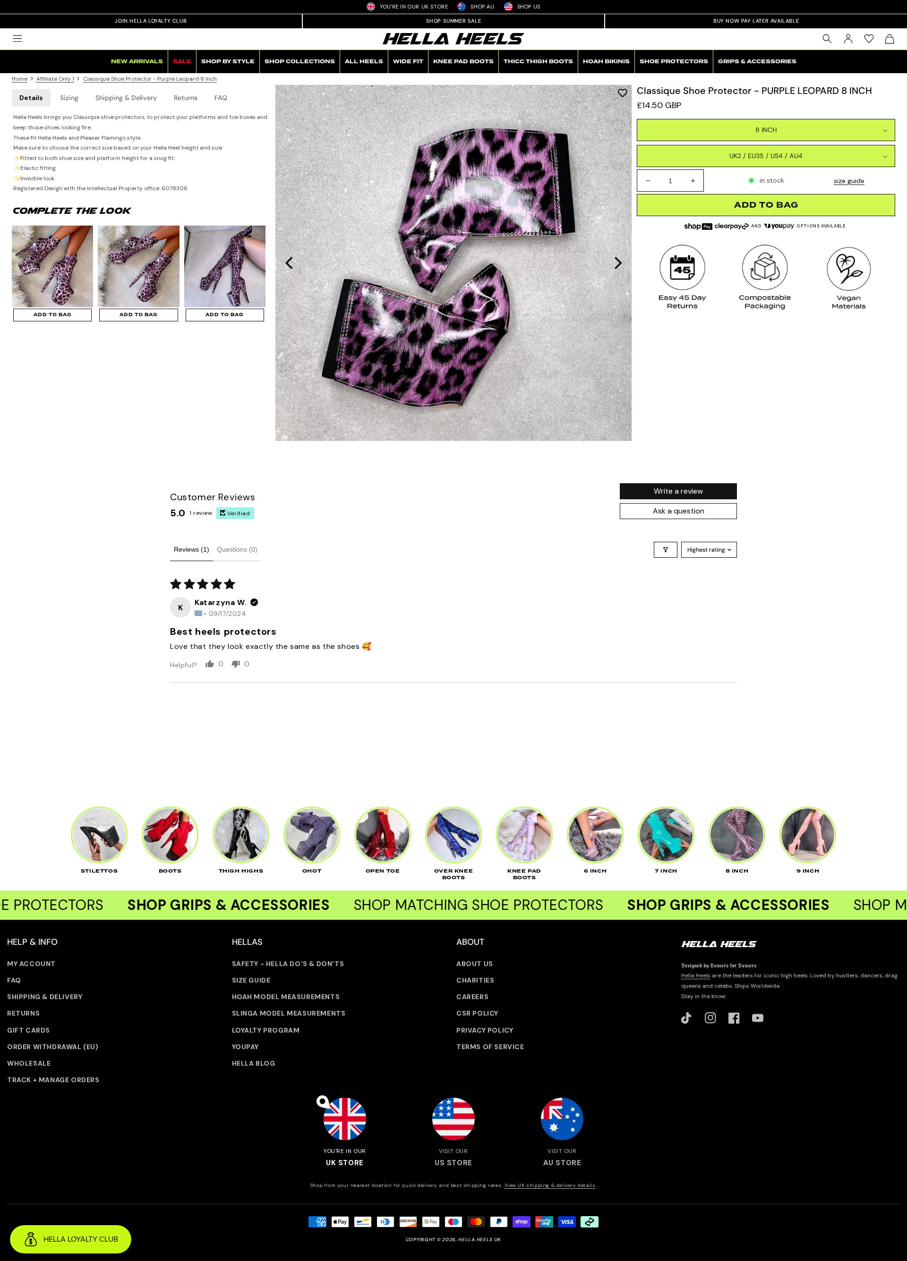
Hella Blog (253, 1063)
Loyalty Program (266, 1030)
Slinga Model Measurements (289, 1013)
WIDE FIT (408, 62)
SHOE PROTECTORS (674, 62)
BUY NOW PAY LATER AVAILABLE (756, 20)
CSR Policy (477, 1013)
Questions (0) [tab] (237, 549)
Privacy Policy (484, 1030)
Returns (185, 97)
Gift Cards (28, 1030)
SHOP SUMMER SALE (453, 20)
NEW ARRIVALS (137, 62)
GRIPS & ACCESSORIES (757, 62)
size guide (849, 181)
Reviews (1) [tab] (191, 549)
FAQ (220, 97)
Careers (472, 996)
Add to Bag (53, 314)
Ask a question (678, 511)
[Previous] (290, 262)
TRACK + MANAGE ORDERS (53, 1080)
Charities (475, 980)
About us (474, 963)
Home (19, 79)
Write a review (678, 491)
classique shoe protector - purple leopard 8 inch (150, 79)
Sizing (69, 97)
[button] (17, 38)
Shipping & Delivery (126, 97)
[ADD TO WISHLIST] (622, 92)
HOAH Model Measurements (286, 996)
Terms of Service (490, 1046)
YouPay (245, 1046)
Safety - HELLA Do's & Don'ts (288, 963)
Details (31, 97)
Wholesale (29, 1063)
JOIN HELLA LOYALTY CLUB (151, 20)
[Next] (617, 262)
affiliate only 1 (55, 79)
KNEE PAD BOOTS (463, 62)
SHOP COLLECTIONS (300, 62)
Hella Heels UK (479, 1239)
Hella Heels (695, 975)
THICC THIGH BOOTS (538, 62)
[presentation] (453, 262)
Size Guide (251, 980)
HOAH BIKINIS (606, 62)
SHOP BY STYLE (228, 62)
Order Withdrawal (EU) (53, 1046)
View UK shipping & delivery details (550, 1185)
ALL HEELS (364, 62)
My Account (31, 963)
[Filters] (665, 550)
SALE (182, 62)
